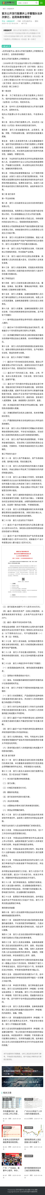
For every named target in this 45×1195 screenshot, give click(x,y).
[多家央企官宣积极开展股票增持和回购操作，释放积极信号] (12, 1131)
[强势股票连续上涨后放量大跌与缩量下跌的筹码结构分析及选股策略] (33, 1131)
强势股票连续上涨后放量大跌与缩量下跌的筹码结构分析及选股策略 (32, 1140)
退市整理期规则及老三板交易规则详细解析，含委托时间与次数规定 (32, 1169)
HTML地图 (34, 1190)
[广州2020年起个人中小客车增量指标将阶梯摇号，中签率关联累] (33, 1102)
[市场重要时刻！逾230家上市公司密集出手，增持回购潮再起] (12, 1102)
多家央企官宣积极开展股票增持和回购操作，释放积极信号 (11, 1140)
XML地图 (27, 1190)
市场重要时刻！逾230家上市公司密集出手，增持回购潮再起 (11, 1112)
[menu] (41, 3)
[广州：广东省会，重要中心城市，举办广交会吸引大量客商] (12, 1159)
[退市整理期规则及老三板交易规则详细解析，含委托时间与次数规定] (33, 1159)
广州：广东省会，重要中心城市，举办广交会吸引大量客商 (11, 1169)
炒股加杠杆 (10, 9)
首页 (4, 9)
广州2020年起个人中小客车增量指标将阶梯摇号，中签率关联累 (33, 1112)
